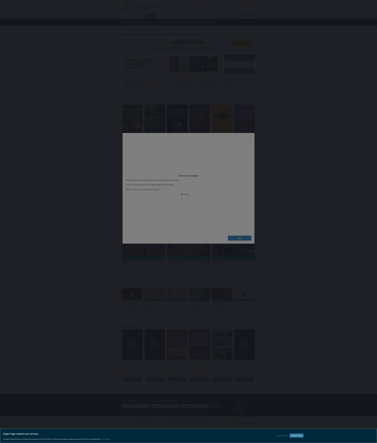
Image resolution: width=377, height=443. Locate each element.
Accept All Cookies (296, 435)
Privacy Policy (106, 439)
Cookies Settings (282, 435)
